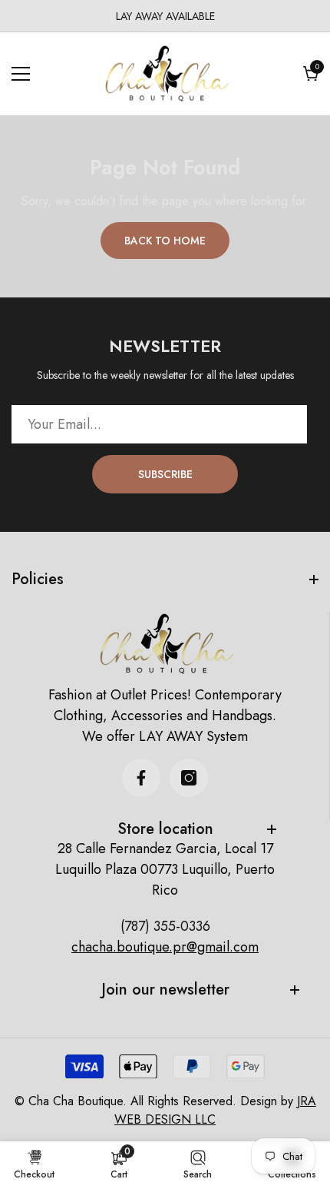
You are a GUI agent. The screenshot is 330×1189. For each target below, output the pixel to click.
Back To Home (165, 240)
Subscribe (165, 474)
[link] (119, 1164)
